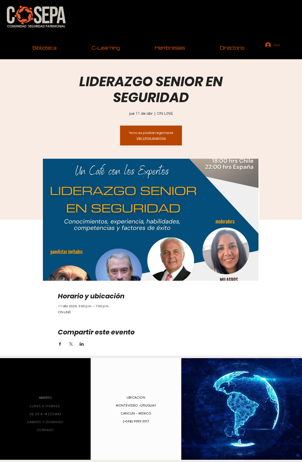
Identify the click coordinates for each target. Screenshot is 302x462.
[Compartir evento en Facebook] (60, 344)
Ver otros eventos (151, 138)
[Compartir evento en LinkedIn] (82, 344)
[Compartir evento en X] (71, 344)
